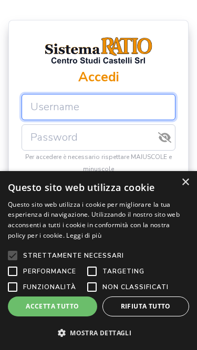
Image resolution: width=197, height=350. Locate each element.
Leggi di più (83, 235)
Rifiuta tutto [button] (146, 306)
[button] (98, 332)
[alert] (98, 260)
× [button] (185, 182)
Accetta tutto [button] (52, 306)
